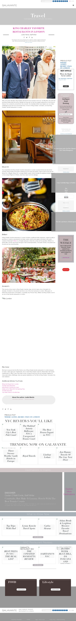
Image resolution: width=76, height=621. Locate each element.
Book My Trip (65, 269)
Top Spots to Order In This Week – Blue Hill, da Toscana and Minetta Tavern (65, 555)
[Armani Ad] (66, 50)
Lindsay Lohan (47, 456)
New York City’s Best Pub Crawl (11, 432)
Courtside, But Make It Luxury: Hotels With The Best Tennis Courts (30, 500)
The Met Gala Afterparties (8, 385)
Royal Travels (29, 456)
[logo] (9, 5)
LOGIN (72, 1)
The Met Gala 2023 (7, 390)
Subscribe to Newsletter (16, 619)
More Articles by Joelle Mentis (17, 399)
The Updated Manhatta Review (29, 555)
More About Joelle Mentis (29, 399)
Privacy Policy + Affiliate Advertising (57, 619)
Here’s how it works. (28, 42)
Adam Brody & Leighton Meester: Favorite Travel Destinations (65, 527)
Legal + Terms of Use (40, 619)
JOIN (70, 1)
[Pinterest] (55, 1)
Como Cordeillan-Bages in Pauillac (66, 183)
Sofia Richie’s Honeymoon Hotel (10, 387)
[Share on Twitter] (27, 38)
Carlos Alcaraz (47, 527)
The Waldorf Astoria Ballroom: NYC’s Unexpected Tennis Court (28, 432)
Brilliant (15, 241)
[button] (57, 50)
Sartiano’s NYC (47, 555)
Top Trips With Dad (11, 527)
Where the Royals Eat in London (10, 384)
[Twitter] (53, 1)
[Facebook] (59, 1)
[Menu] (73, 5)
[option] (66, 50)
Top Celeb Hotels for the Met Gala (11, 392)
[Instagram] (57, 1)
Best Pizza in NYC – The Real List (10, 555)
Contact (28, 619)
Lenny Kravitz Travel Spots (29, 527)
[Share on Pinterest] (30, 38)
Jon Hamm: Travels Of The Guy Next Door (65, 456)
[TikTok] (67, 1)
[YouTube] (63, 1)
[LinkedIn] (61, 1)
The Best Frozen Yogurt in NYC (46, 432)
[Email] (65, 1)
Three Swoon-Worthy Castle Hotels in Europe (11, 455)
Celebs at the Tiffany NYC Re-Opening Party (13, 389)
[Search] (50, 1)
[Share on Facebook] (24, 38)
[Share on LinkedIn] (32, 38)
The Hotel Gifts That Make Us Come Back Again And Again (66, 197)
